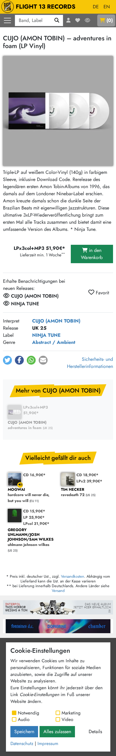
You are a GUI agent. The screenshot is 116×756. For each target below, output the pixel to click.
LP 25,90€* (34, 517)
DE (96, 6)
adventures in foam (27, 425)
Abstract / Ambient (53, 342)
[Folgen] (87, 20)
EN (107, 6)
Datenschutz (21, 743)
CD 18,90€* (87, 475)
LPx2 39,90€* (89, 481)
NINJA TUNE (46, 335)
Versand (58, 590)
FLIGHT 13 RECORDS (46, 6)
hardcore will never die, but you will (28, 495)
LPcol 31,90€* (36, 523)
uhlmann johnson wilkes (31, 537)
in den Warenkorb (92, 254)
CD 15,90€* (34, 511)
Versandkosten (72, 576)
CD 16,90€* (34, 475)
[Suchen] (57, 20)
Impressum (47, 743)
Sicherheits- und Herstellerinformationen (90, 363)
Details (95, 731)
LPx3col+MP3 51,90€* (35, 410)
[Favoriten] (77, 20)
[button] (7, 360)
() (109, 20)
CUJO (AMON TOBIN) (56, 320)
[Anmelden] (68, 20)
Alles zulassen (57, 731)
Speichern (24, 731)
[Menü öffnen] (7, 20)
